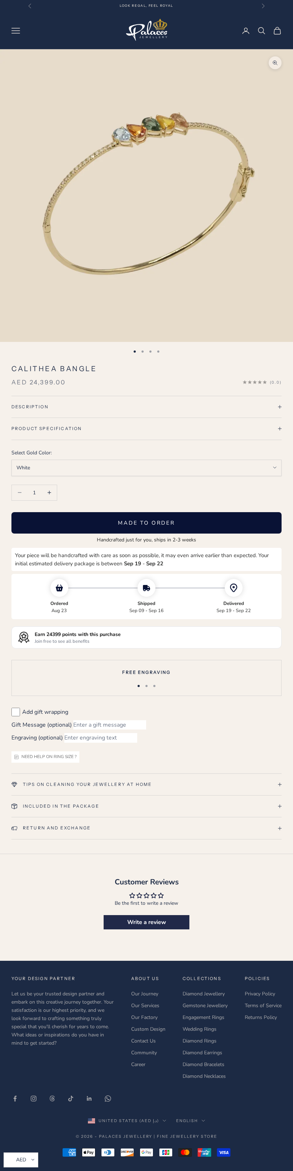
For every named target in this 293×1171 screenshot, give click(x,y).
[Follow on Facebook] (15, 1098)
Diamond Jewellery (204, 993)
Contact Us (143, 1041)
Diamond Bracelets (203, 1064)
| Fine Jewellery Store (185, 1136)
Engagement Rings (203, 1017)
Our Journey (144, 993)
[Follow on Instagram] (33, 1098)
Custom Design (148, 1029)
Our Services (145, 1005)
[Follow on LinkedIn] (89, 1098)
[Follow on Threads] (52, 1098)
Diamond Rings (200, 1041)
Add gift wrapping (45, 712)
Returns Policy (261, 1017)
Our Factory (144, 1017)
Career (138, 1064)
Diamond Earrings (202, 1052)
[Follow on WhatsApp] (107, 1098)
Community (144, 1052)
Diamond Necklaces (204, 1076)
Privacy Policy (260, 993)
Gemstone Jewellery (205, 1005)
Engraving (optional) (37, 738)
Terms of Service (263, 1005)
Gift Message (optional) (41, 725)
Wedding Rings (200, 1029)
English (187, 1120)
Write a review (146, 922)
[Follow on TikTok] (70, 1098)
